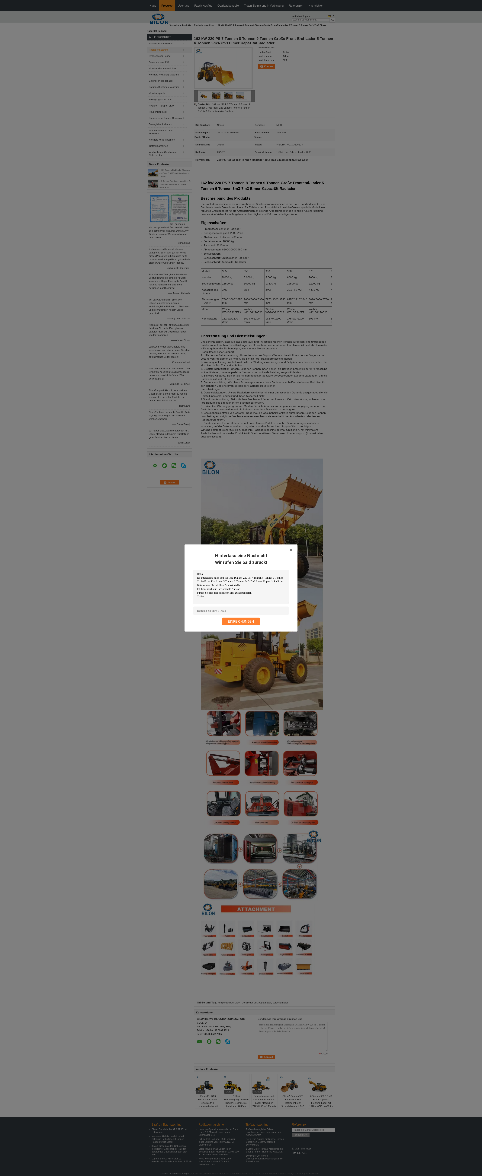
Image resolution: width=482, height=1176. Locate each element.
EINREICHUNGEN (241, 621)
